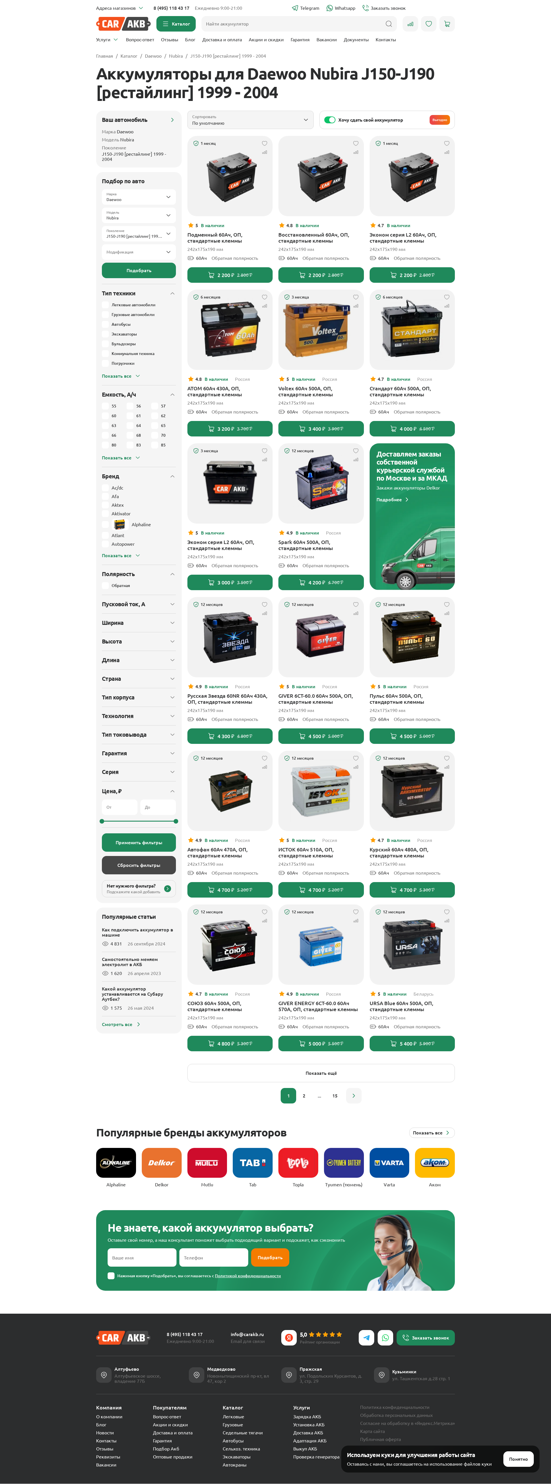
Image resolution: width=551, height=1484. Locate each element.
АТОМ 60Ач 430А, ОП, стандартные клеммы (214, 391)
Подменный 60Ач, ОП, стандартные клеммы (214, 237)
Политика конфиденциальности (395, 1407)
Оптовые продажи (173, 1456)
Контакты (386, 39)
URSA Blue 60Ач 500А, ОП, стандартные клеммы (401, 1006)
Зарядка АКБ (307, 1416)
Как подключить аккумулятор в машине (137, 932)
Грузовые (233, 1424)
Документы (356, 39)
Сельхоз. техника (241, 1448)
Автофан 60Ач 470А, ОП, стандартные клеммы (217, 852)
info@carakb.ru (247, 1334)
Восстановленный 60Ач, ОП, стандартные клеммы (313, 237)
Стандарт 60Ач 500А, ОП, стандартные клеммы (400, 391)
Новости (105, 1432)
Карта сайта (372, 1431)
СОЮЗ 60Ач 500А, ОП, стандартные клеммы (214, 1006)
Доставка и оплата (222, 39)
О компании (109, 1416)
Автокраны (235, 1464)
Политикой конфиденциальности (248, 1276)
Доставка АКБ (308, 1432)
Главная (104, 55)
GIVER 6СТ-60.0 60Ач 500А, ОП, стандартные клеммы (315, 699)
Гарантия (300, 39)
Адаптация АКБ (310, 1440)
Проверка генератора (316, 1456)
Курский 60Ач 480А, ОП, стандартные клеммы (399, 852)
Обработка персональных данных (396, 1415)
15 (334, 1095)
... (319, 1095)
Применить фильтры (139, 842)
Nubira (176, 55)
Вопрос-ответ (140, 39)
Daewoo (153, 55)
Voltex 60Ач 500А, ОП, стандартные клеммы (305, 391)
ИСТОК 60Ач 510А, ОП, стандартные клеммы (306, 852)
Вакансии (327, 39)
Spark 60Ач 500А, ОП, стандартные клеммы (305, 545)
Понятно (518, 1459)
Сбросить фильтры (138, 865)
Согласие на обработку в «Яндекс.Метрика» (407, 1423)
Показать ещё (321, 1073)
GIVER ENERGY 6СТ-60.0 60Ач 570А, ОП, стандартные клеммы (318, 1006)
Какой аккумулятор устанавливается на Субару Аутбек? (132, 994)
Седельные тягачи (243, 1432)
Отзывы (169, 39)
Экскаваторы (237, 1456)
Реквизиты (108, 1456)
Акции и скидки (266, 39)
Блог (190, 39)
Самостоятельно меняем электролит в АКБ (130, 962)
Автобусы (233, 1440)
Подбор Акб (166, 1448)
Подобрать (139, 270)
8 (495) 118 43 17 (171, 8)
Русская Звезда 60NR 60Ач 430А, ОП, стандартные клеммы (227, 699)
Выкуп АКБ (305, 1448)
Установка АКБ (309, 1424)
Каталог (129, 55)
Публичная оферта (380, 1439)
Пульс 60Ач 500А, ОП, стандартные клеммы (397, 699)
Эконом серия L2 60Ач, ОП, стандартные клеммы (403, 237)
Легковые (233, 1416)
